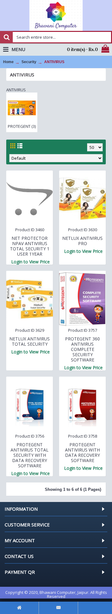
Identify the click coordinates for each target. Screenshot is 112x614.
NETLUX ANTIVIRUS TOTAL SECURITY (29, 341)
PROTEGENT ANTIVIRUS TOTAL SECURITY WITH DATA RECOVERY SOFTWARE (30, 455)
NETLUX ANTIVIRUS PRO (82, 240)
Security (28, 62)
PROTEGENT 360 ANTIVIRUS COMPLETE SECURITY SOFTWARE (82, 349)
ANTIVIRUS (54, 62)
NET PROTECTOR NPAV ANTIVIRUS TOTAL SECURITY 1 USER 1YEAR (29, 246)
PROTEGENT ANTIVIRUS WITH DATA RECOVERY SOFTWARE (82, 452)
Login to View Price (30, 262)
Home (8, 62)
